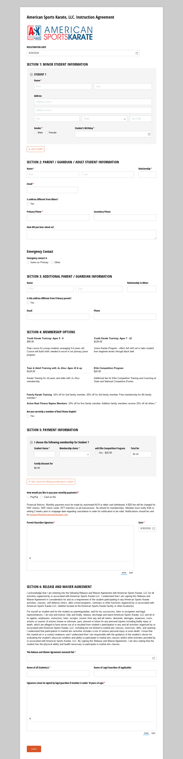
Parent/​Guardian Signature (45, 522)
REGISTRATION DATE (36, 47)
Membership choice (74, 448)
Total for (135, 448)
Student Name (44, 448)
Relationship (147, 168)
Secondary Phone (102, 211)
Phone (97, 310)
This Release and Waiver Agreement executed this (55, 652)
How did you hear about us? (40, 227)
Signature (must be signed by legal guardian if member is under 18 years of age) (70, 683)
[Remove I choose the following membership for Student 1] (31, 442)
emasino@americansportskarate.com (48, 514)
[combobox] (104, 119)
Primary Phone (39, 211)
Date (146, 522)
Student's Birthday (89, 128)
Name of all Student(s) (43, 667)
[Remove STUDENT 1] (31, 75)
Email (34, 184)
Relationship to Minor (137, 282)
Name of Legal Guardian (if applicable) (112, 667)
